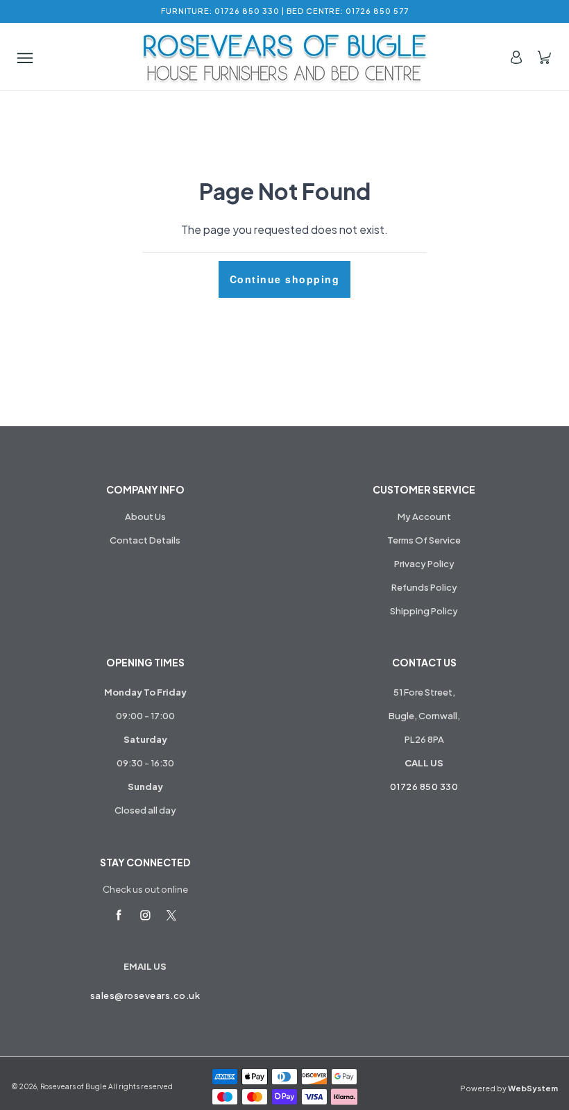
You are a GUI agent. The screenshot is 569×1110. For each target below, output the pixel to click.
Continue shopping (285, 279)
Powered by (509, 1088)
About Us (145, 516)
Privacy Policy (424, 563)
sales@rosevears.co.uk (145, 995)
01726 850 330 (424, 786)
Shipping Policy (424, 610)
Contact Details (145, 540)
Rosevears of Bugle (73, 1086)
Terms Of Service (424, 540)
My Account (424, 516)
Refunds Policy (424, 587)
